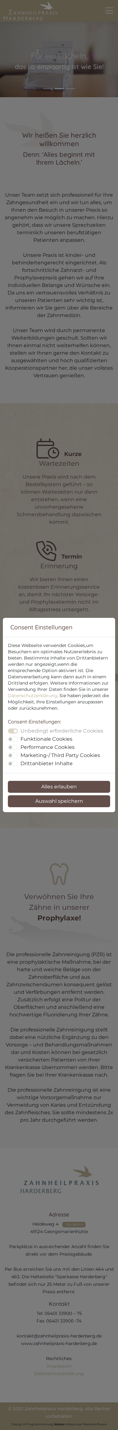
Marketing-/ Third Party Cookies (60, 755)
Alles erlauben (59, 787)
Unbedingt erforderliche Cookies (61, 731)
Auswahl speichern (59, 801)
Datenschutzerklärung (32, 695)
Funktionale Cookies (46, 739)
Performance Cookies (47, 747)
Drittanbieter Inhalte (46, 763)
